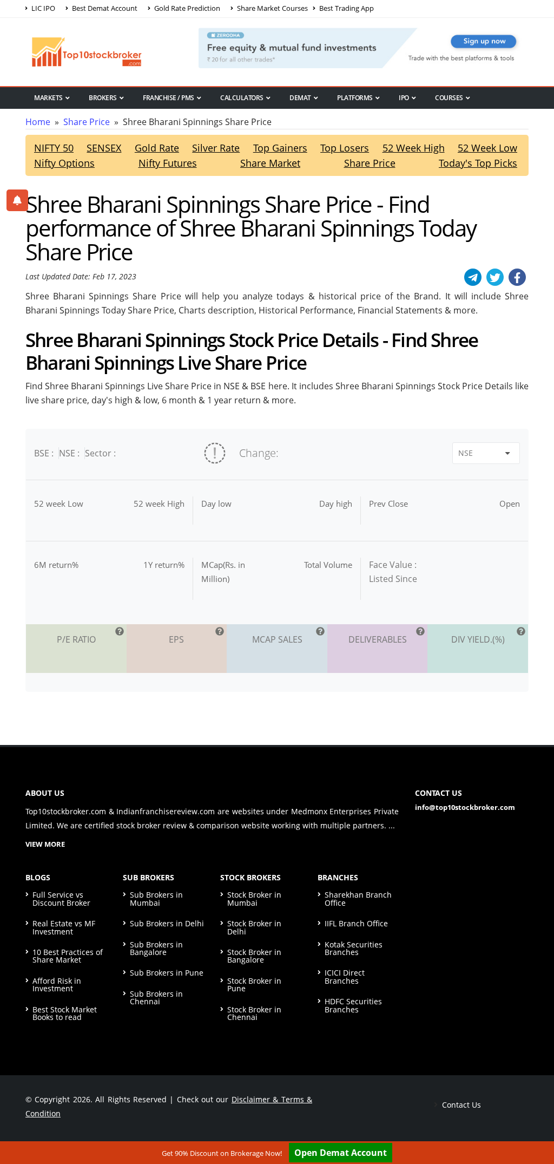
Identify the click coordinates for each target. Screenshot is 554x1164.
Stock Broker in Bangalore (254, 956)
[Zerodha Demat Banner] (364, 47)
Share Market (270, 162)
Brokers (103, 97)
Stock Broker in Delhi (254, 927)
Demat (300, 97)
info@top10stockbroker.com (465, 807)
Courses (449, 97)
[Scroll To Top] (535, 1122)
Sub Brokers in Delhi (167, 923)
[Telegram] (473, 277)
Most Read (51, 116)
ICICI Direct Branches (345, 976)
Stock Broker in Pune (254, 984)
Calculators (241, 97)
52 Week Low (487, 147)
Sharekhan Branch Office (358, 898)
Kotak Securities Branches (353, 948)
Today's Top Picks (478, 162)
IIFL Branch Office (356, 923)
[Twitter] (495, 277)
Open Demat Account (340, 1153)
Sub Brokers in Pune (166, 972)
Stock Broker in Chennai (254, 1013)
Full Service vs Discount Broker (61, 898)
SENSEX (104, 147)
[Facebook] (517, 277)
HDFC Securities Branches (353, 1005)
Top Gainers (280, 147)
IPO (404, 97)
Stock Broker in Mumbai (254, 898)
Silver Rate (216, 147)
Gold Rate (157, 147)
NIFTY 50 (54, 147)
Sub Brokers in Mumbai (156, 898)
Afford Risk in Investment (56, 984)
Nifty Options (64, 162)
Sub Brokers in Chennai (156, 997)
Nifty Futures (167, 162)
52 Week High (413, 147)
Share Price (86, 122)
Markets (48, 97)
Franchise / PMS (168, 97)
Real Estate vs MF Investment (63, 927)
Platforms (355, 97)
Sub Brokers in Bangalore (156, 948)
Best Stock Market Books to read (64, 1013)
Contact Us (460, 1105)
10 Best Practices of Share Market (67, 956)
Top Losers (344, 147)
